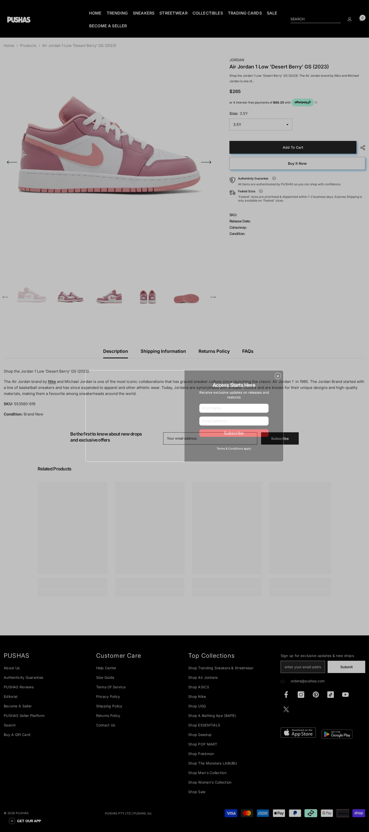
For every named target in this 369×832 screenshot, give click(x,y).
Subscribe (234, 441)
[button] (25, 821)
